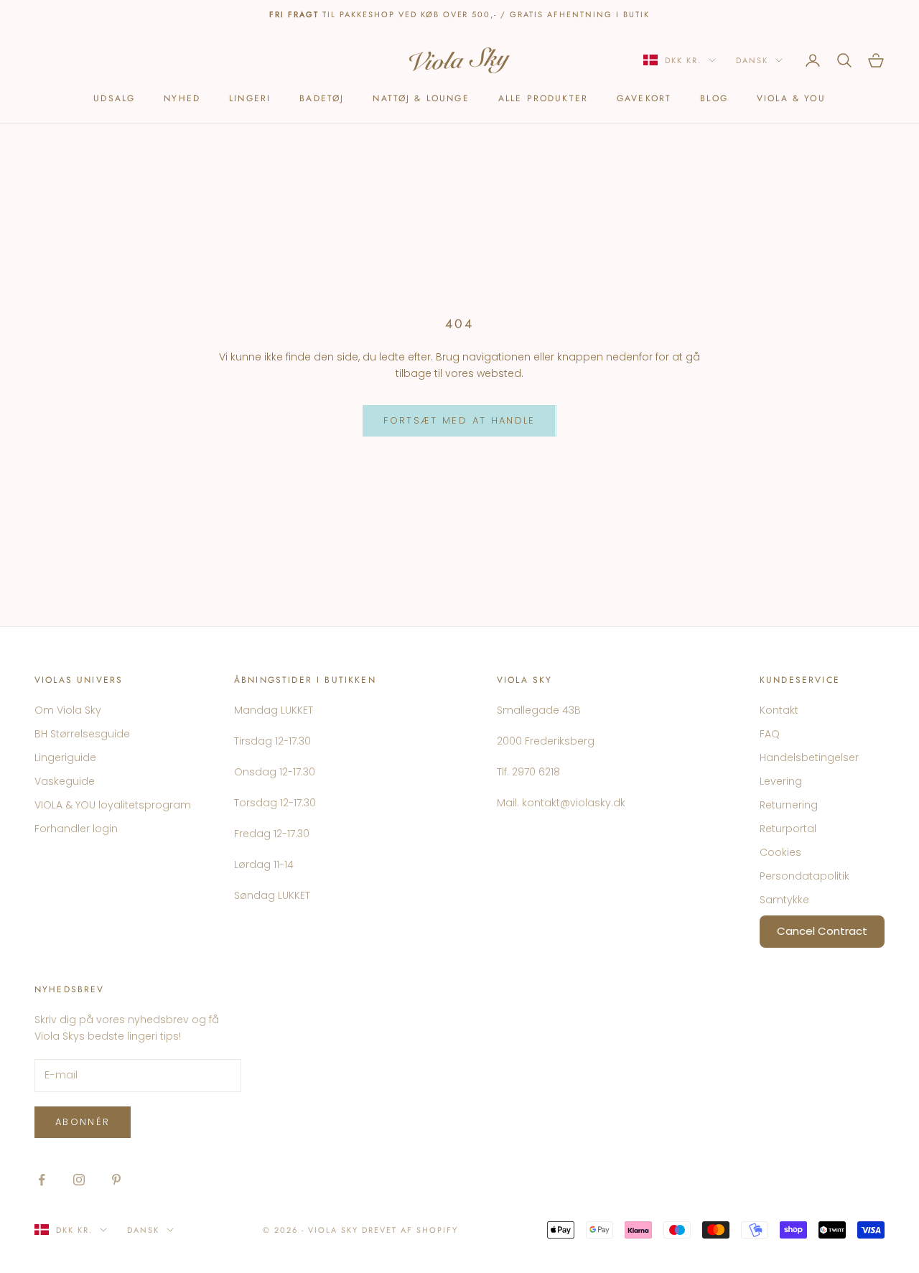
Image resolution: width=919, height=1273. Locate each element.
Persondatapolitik (804, 876)
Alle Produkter (543, 98)
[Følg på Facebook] (41, 1179)
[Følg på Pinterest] (116, 1179)
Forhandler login (76, 828)
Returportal (788, 828)
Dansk (752, 60)
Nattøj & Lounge (421, 98)
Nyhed (182, 98)
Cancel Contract (822, 930)
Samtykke (784, 899)
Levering (781, 781)
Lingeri (250, 98)
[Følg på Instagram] (79, 1179)
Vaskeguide (64, 781)
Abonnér (82, 1122)
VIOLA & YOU (791, 98)
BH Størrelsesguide (82, 734)
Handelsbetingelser (809, 757)
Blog (714, 98)
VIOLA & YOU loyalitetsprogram (112, 805)
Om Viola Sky (67, 710)
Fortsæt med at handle (459, 420)
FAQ (770, 734)
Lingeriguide (65, 757)
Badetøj (321, 98)
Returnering (789, 805)
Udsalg (114, 98)
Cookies (780, 852)
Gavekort (644, 98)
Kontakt (779, 710)
